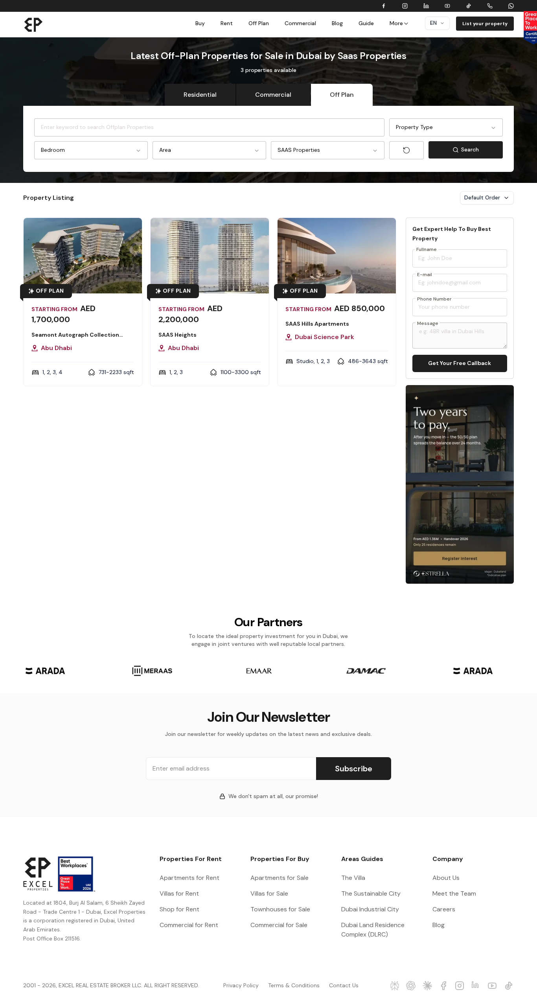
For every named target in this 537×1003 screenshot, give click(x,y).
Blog (337, 23)
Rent (227, 23)
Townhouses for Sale (280, 909)
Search (482, 151)
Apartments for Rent (189, 878)
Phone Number (434, 299)
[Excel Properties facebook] (444, 985)
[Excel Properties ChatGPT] (411, 985)
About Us (446, 878)
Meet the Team (454, 893)
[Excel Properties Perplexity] (395, 985)
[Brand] (33, 24)
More (396, 23)
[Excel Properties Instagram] (460, 985)
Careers (443, 909)
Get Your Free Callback (459, 363)
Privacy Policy (241, 985)
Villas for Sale (269, 893)
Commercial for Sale (278, 925)
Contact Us (344, 985)
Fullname (426, 249)
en (433, 22)
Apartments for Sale (279, 878)
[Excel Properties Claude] (427, 985)
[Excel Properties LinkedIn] (476, 985)
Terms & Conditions (294, 985)
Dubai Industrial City (370, 909)
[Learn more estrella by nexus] (460, 484)
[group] (45, 671)
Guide (366, 23)
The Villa (353, 878)
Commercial (300, 23)
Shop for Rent (179, 909)
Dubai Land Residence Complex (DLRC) (373, 929)
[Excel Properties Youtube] (492, 985)
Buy (200, 23)
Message (427, 323)
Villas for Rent (179, 893)
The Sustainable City (371, 893)
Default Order (482, 197)
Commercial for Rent (189, 925)
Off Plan (258, 23)
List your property (485, 23)
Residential (200, 94)
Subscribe (353, 768)
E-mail (424, 274)
